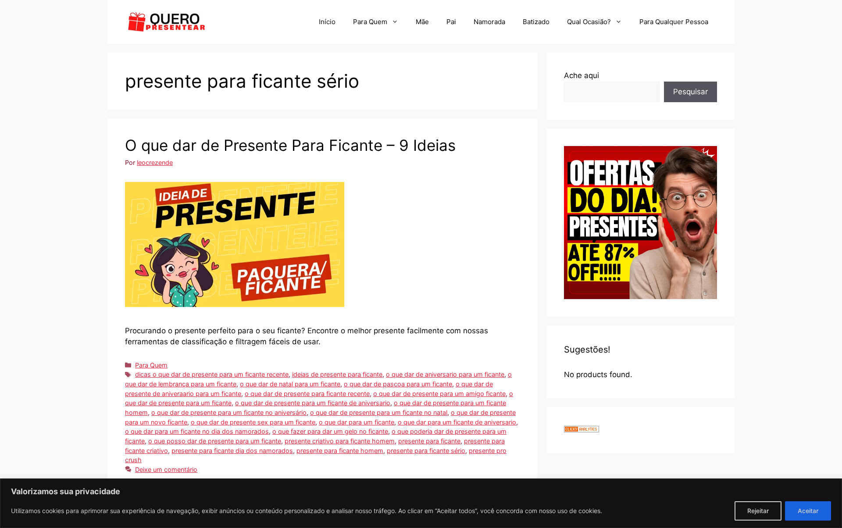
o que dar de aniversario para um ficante (445, 374)
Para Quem (370, 22)
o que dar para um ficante (356, 422)
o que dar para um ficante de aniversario (457, 422)
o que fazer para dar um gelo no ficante (330, 431)
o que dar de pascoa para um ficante (398, 384)
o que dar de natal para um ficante (290, 384)
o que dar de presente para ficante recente (307, 393)
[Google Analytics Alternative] (581, 429)
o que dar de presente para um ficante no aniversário (229, 412)
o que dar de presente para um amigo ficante (439, 393)
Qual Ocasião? (589, 22)
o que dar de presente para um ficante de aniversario (312, 403)
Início (327, 22)
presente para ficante (429, 441)
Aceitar (808, 510)
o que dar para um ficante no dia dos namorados (197, 431)
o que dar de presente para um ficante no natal (378, 412)
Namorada (489, 22)
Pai (451, 22)
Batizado (536, 22)
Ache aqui (581, 75)
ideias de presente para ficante (337, 374)
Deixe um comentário (166, 469)
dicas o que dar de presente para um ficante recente (212, 374)
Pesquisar (690, 91)
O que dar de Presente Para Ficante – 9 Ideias (290, 145)
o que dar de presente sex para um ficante (253, 422)
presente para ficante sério (426, 450)
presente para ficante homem (339, 450)
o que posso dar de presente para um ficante (214, 441)
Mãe (422, 22)
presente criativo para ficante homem (340, 441)
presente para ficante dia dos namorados (232, 450)
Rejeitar (758, 510)
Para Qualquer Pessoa (673, 22)
